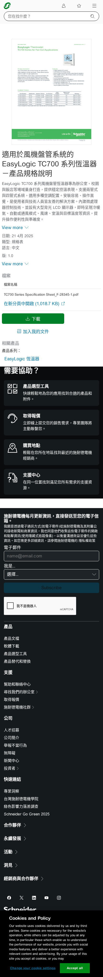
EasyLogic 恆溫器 (21, 358)
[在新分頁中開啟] (31, 303)
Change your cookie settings (33, 968)
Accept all (75, 968)
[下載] (51, 92)
